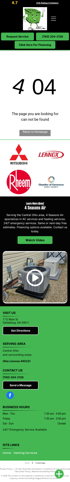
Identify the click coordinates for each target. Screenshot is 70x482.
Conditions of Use (51, 469)
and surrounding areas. (17, 354)
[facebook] (10, 396)
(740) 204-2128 (13, 377)
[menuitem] (8, 453)
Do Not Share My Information (29, 469)
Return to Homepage (35, 131)
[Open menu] (53, 18)
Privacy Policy (6, 469)
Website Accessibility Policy (44, 471)
